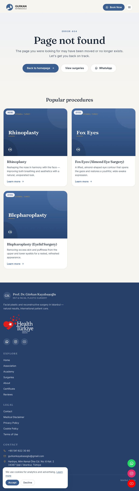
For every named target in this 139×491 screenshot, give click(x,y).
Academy (8, 371)
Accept (12, 482)
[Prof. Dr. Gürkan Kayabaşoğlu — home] (16, 7)
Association (9, 365)
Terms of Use (10, 434)
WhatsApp (105, 68)
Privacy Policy (11, 422)
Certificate (9, 388)
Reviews (8, 394)
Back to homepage (38, 68)
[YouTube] (24, 341)
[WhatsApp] (6, 341)
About (6, 383)
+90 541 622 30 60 (19, 450)
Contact (7, 411)
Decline (27, 482)
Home (6, 360)
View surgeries (74, 68)
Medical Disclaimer (13, 417)
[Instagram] (15, 341)
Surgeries (8, 377)
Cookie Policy (10, 428)
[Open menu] (129, 7)
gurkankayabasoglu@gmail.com (26, 456)
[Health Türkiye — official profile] (18, 323)
